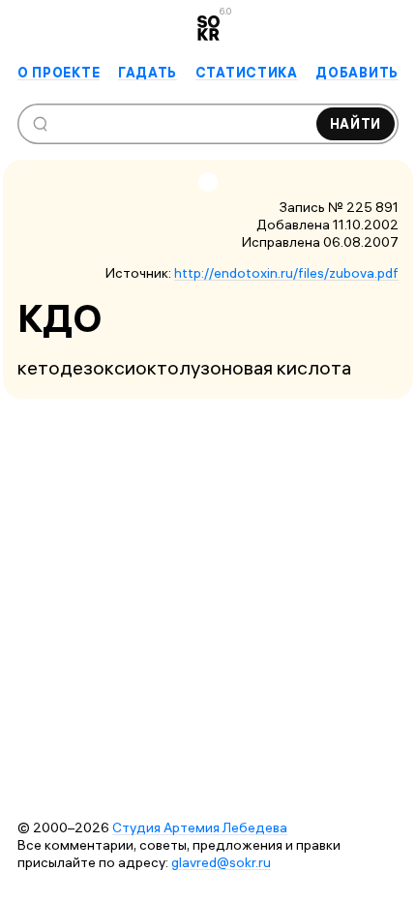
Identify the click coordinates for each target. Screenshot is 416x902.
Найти (356, 124)
